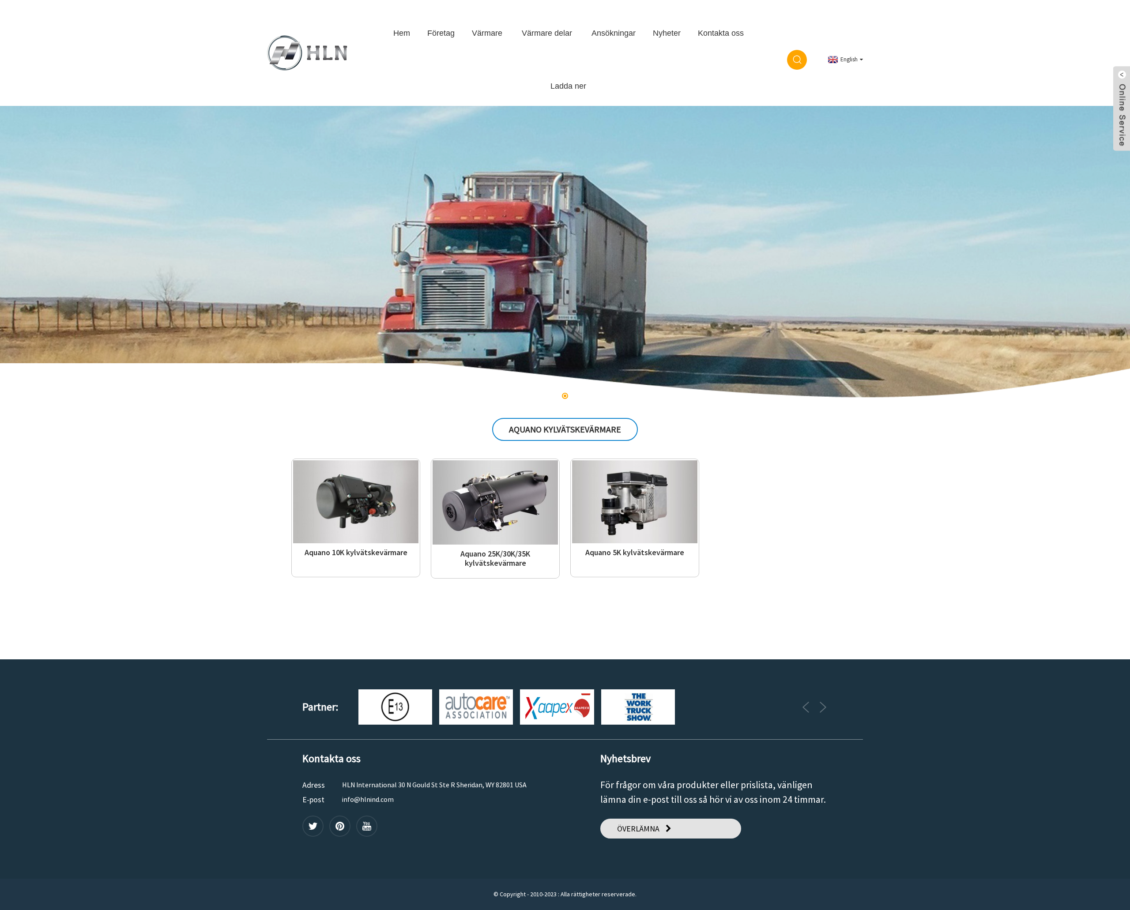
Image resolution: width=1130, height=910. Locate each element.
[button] (30, 253)
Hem (401, 33)
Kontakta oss (721, 33)
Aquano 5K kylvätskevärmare (634, 552)
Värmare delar (547, 33)
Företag (441, 33)
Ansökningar (613, 33)
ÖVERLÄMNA (638, 829)
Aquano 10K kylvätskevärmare (356, 552)
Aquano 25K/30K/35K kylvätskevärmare (495, 558)
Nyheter (667, 33)
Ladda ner (568, 86)
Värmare (487, 33)
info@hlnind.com (368, 799)
